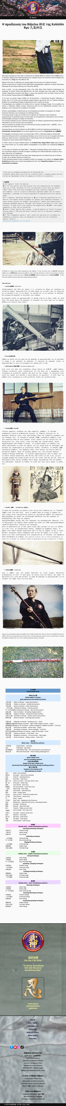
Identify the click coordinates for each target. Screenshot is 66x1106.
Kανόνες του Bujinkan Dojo (33, 1063)
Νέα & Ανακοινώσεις (33, 1058)
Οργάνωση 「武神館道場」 (33, 1055)
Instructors (33, 1029)
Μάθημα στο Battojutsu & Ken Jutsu (33, 1070)
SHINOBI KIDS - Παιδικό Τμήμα (33, 1068)
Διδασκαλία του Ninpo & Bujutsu (33, 1081)
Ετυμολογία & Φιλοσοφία (33, 1078)
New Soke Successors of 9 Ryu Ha (33, 1099)
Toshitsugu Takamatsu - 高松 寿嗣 (33, 1094)
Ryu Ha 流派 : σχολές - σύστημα (33, 1086)
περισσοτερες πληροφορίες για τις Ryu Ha (16, 221)
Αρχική (32, 1020)
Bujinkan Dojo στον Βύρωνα (33, 1065)
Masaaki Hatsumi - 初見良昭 (33, 1096)
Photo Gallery (33, 1035)
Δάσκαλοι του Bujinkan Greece (33, 1060)
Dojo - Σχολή (32, 1023)
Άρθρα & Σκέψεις (32, 1032)
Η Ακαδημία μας (32, 1026)
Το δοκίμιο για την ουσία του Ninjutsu (33, 1083)
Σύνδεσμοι (32, 1039)
